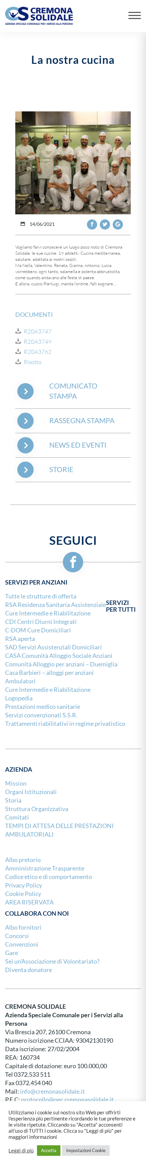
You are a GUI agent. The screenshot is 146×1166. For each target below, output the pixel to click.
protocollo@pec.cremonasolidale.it (67, 1099)
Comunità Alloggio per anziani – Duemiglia (61, 664)
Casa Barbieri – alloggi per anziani (49, 672)
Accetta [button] (48, 1150)
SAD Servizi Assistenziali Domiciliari (53, 647)
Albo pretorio (23, 860)
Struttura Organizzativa (36, 809)
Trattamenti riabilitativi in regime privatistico (65, 723)
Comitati (17, 817)
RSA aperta (20, 638)
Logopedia (19, 698)
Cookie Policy (23, 894)
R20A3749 (38, 342)
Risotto (32, 362)
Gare (11, 953)
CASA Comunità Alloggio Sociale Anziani (58, 655)
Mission (15, 783)
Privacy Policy (23, 885)
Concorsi (17, 936)
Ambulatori (20, 681)
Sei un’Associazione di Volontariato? (52, 961)
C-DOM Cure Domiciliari (38, 630)
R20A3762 (38, 352)
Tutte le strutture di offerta (40, 596)
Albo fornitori (23, 927)
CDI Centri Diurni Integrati (41, 621)
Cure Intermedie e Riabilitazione (48, 613)
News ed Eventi (77, 445)
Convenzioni (21, 944)
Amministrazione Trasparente (44, 868)
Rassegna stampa (81, 421)
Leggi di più (21, 1150)
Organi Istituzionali (31, 792)
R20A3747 (38, 331)
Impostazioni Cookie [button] (86, 1150)
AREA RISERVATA (29, 902)
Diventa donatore (28, 970)
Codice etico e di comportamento (48, 877)
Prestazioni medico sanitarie (42, 706)
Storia (13, 800)
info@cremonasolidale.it (52, 1091)
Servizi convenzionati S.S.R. (41, 715)
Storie (61, 469)
